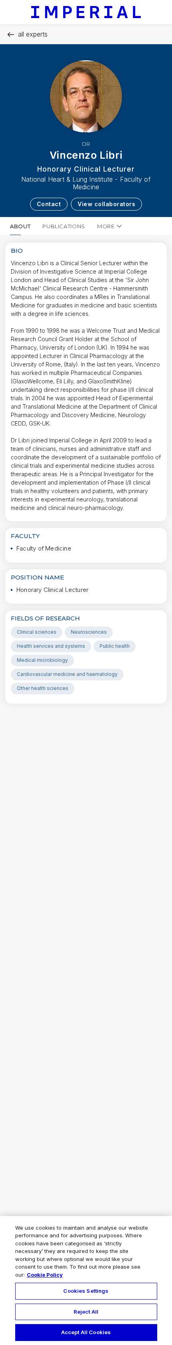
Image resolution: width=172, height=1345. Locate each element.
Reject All (86, 1311)
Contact (49, 204)
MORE (106, 226)
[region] (86, 1280)
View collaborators (106, 204)
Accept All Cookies (86, 1332)
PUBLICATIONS (63, 226)
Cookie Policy (45, 1274)
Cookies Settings (85, 1291)
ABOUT (20, 226)
